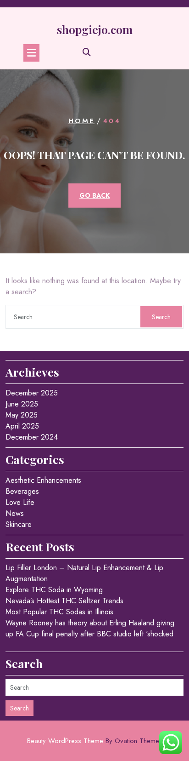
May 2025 (22, 415)
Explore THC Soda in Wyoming (54, 589)
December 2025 (32, 393)
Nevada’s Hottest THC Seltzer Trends (64, 600)
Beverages (22, 491)
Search (161, 316)
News (15, 513)
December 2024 (32, 437)
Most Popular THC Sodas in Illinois (59, 612)
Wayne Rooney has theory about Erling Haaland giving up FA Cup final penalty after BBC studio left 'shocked (90, 628)
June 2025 (22, 404)
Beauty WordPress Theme (94, 741)
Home (81, 121)
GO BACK (94, 195)
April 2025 (22, 426)
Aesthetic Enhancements (43, 480)
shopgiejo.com (95, 29)
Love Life (20, 502)
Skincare (19, 524)
